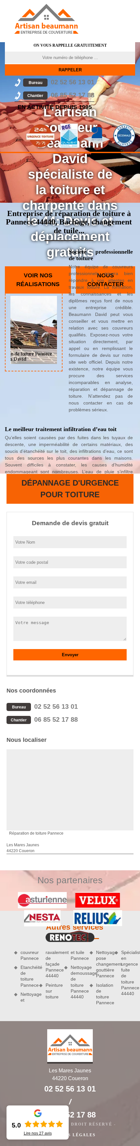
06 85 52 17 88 (60, 95)
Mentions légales (70, 1135)
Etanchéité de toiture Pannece (28, 976)
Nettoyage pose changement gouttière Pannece (103, 964)
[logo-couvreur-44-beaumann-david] (46, 19)
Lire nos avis (38, 1133)
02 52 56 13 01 (61, 82)
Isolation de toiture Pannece (103, 994)
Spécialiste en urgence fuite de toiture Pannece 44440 (128, 973)
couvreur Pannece (28, 955)
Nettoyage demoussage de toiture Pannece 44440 (78, 982)
